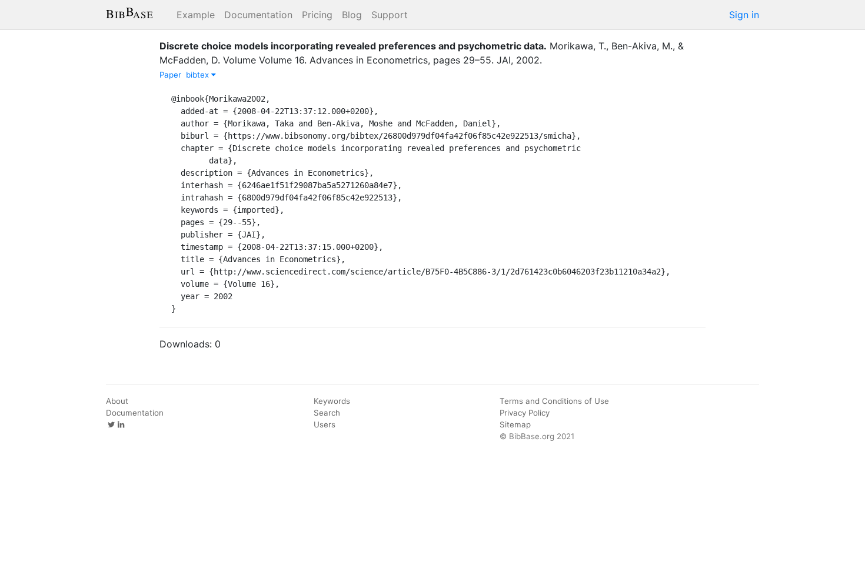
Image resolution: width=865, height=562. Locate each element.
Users (324, 424)
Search (327, 412)
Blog (352, 15)
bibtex (198, 74)
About (117, 401)
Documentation (258, 15)
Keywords (332, 401)
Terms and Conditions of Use (554, 401)
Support (389, 15)
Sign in (744, 15)
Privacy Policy (525, 412)
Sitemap (515, 424)
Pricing (317, 15)
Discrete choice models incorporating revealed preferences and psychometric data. (353, 46)
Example (196, 15)
